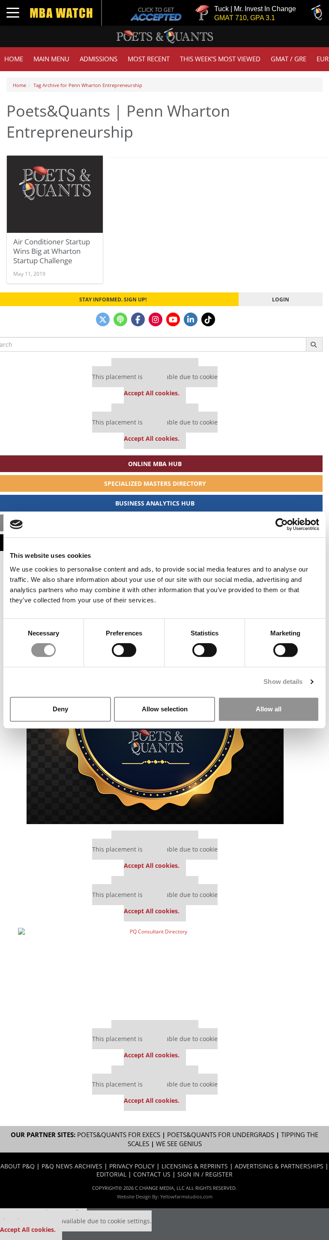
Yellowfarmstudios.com (186, 1196)
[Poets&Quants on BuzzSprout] (120, 319)
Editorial (111, 1174)
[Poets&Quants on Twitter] (103, 319)
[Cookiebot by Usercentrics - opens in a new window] (281, 524)
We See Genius (179, 1143)
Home (13, 58)
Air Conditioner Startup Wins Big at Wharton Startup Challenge (51, 251)
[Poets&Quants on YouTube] (173, 319)
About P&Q (17, 1166)
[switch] (124, 650)
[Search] (314, 344)
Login (280, 299)
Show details (282, 681)
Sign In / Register (205, 1174)
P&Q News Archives (72, 1166)
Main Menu (51, 58)
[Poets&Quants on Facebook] (138, 319)
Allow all (268, 709)
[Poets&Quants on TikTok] (208, 319)
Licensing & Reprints (195, 1166)
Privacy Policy (132, 1166)
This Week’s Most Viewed (220, 58)
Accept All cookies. (151, 393)
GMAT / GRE (288, 58)
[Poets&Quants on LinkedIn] (190, 319)
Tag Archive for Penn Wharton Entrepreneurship (87, 85)
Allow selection (165, 709)
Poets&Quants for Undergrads (220, 1134)
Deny (60, 709)
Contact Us (151, 1174)
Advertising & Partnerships (279, 1166)
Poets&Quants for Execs (118, 1134)
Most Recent (149, 58)
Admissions (98, 58)
